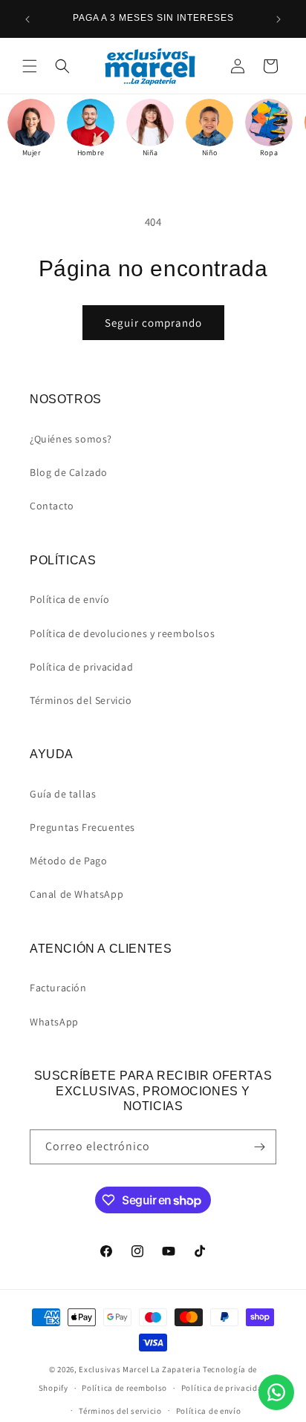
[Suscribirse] (259, 1146)
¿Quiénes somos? (71, 439)
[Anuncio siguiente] (278, 19)
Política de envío (69, 599)
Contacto (52, 505)
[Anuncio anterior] (27, 19)
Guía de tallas (63, 793)
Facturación (58, 987)
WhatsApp (54, 1021)
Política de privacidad (81, 667)
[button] (29, 66)
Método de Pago (68, 860)
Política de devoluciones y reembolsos (122, 633)
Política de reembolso (124, 1388)
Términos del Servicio (81, 700)
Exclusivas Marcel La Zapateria (140, 1369)
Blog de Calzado (69, 472)
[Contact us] (276, 1392)
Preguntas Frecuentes (82, 827)
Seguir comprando (153, 323)
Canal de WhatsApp (76, 894)
